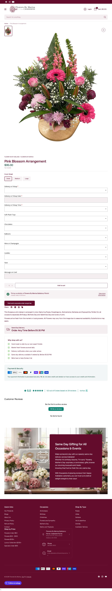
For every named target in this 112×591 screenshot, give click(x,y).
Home (6, 23)
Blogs (6, 514)
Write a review (56, 409)
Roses (77, 511)
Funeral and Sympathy (47, 521)
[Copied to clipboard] (22, 307)
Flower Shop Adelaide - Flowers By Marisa (18, 157)
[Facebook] (6, 2)
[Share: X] (15, 307)
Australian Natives (81, 527)
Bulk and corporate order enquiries (20, 303)
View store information (101, 294)
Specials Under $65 (11, 546)
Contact (7, 527)
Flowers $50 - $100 (11, 536)
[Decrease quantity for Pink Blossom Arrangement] (6, 285)
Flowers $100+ (9, 539)
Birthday (43, 514)
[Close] (0, 590)
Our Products (8, 511)
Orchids (77, 524)
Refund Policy (9, 524)
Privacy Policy (9, 521)
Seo (23, 577)
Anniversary (44, 511)
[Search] (105, 17)
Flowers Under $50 (10, 533)
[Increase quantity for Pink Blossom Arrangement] (12, 285)
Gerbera (78, 517)
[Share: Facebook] (11, 307)
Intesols (28, 577)
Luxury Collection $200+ (12, 543)
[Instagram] (9, 2)
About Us (7, 517)
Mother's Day (44, 524)
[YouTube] (13, 2)
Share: (6, 307)
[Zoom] (103, 30)
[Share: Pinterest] (18, 307)
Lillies (77, 514)
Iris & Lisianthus (80, 521)
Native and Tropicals (47, 527)
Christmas (43, 517)
